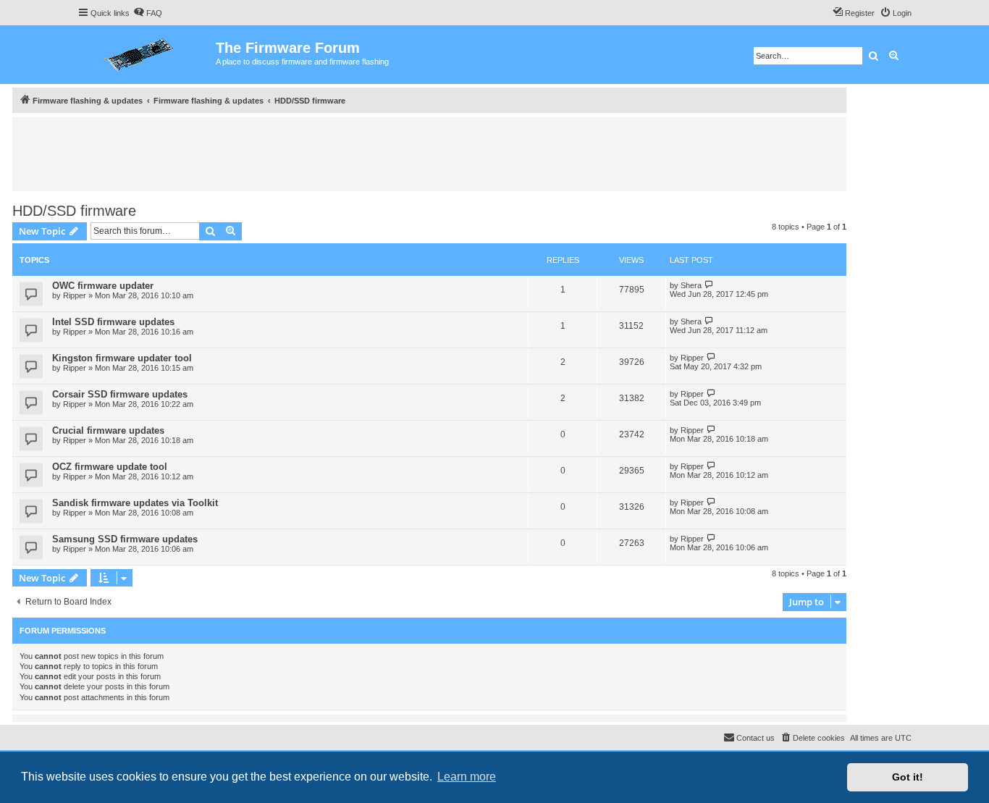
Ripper (74, 295)
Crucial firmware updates (108, 430)
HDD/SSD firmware (74, 211)
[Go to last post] (709, 285)
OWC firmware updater (102, 285)
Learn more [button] (466, 776)
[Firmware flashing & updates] (146, 54)
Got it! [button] (907, 777)
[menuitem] (147, 13)
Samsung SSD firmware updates (125, 539)
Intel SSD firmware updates (113, 321)
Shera (691, 285)
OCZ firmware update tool (109, 466)
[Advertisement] (429, 153)
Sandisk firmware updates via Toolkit (135, 502)
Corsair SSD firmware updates (120, 394)
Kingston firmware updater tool (122, 358)
